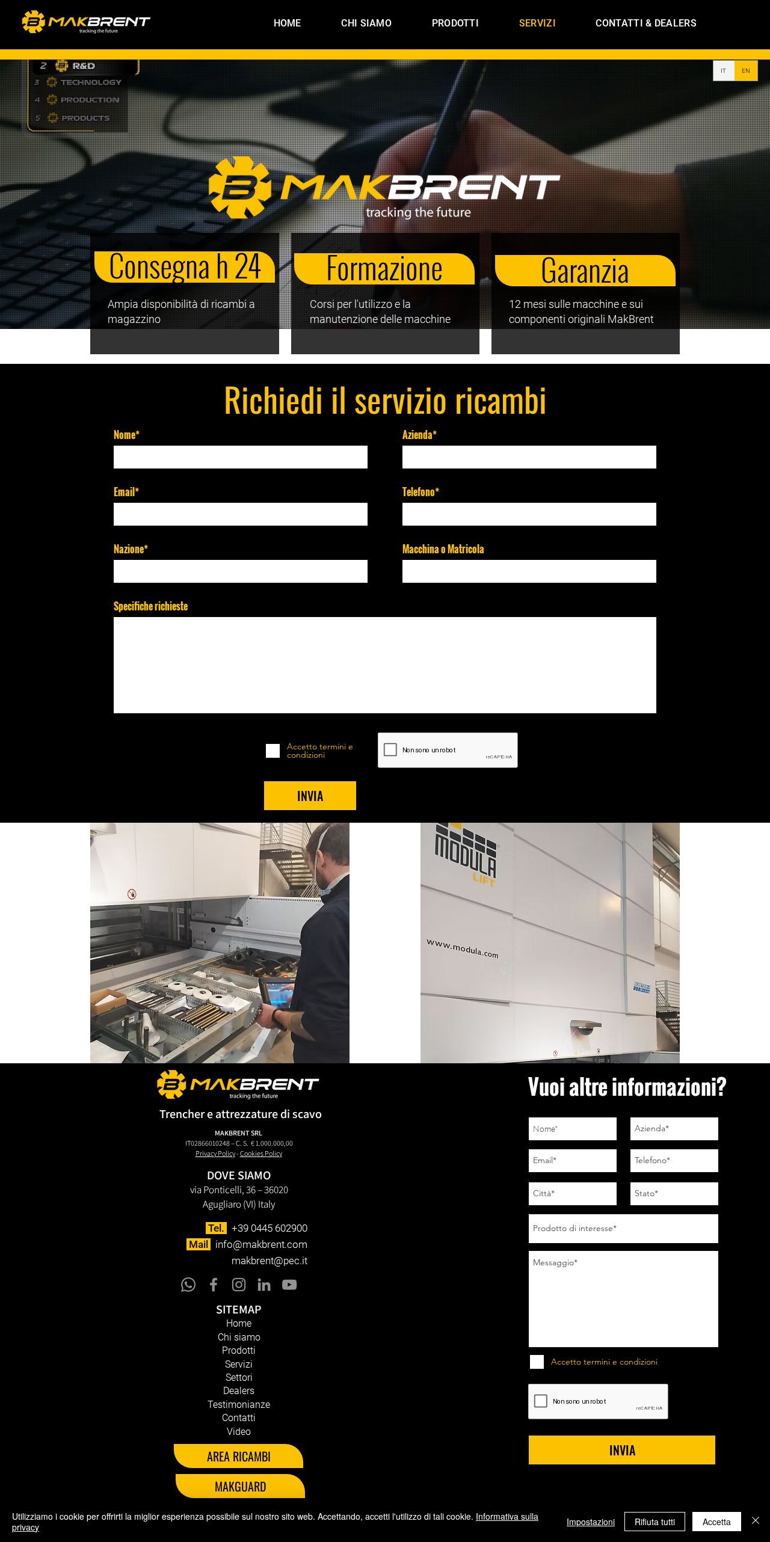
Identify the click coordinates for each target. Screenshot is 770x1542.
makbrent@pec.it (269, 1261)
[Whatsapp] (188, 1285)
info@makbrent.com (261, 1244)
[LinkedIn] (264, 1285)
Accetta (717, 1522)
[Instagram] (239, 1285)
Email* (126, 492)
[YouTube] (289, 1285)
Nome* (127, 435)
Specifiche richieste (151, 606)
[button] (440, 23)
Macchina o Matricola (443, 549)
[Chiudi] (755, 1521)
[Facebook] (214, 1285)
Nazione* (131, 549)
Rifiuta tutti (655, 1522)
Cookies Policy (261, 1153)
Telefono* (420, 492)
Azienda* (419, 435)
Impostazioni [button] (591, 1522)
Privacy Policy (215, 1153)
